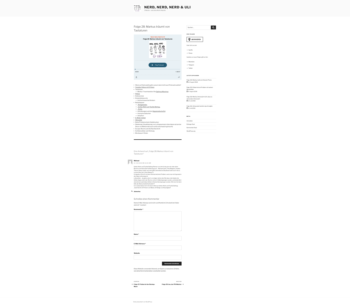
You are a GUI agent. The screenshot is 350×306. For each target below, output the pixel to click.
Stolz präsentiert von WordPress (142, 302)
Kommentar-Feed (192, 127)
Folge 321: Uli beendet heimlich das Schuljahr (200, 106)
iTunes (190, 53)
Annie (140, 109)
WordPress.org (191, 131)
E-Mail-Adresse (140, 244)
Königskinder (142, 105)
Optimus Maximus (162, 91)
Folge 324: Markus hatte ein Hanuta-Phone (199, 80)
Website (137, 253)
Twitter (190, 68)
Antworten (137, 191)
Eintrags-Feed (191, 124)
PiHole (137, 94)
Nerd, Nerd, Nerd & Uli (167, 7)
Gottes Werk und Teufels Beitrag (149, 107)
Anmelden (190, 121)
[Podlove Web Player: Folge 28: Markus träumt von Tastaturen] (158, 57)
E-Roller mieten (140, 118)
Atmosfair (138, 120)
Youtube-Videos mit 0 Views (144, 87)
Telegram (191, 65)
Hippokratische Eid (158, 111)
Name (136, 234)
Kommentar (138, 209)
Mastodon (191, 61)
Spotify (190, 50)
